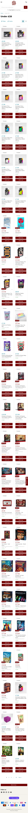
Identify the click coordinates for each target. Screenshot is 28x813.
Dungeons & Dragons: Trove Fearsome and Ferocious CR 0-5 (6, 482)
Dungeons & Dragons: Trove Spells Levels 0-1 (7, 416)
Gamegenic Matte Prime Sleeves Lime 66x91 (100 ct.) (20, 202)
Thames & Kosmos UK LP (19, 546)
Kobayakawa (18, 232)
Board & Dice (4, 764)
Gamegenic (4, 46)
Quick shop (7, 50)
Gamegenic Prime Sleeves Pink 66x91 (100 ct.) (19, 107)
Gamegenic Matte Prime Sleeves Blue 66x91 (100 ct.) (7, 139)
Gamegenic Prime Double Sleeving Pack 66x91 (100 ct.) (6, 44)
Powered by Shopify (14, 810)
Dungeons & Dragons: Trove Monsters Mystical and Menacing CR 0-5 (20, 482)
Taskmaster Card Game (7, 512)
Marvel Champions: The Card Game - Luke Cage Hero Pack (7, 295)
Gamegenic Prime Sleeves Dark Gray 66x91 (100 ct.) (19, 76)
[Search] (25, 7)
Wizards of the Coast (5, 388)
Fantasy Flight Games (19, 265)
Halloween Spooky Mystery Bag (19, 294)
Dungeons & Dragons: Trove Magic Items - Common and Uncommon (6, 449)
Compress (4, 261)
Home (2, 13)
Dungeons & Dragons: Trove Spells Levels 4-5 (7, 386)
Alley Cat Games (18, 668)
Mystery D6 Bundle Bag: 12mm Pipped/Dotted (7, 356)
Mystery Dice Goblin (18, 295)
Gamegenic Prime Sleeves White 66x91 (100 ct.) (6, 170)
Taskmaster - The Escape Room (19, 513)
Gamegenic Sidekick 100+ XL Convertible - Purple (6, 730)
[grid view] (23, 21)
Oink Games (4, 233)
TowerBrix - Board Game (7, 635)
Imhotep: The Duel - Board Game (19, 576)
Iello (16, 762)
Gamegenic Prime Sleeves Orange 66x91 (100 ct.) (7, 107)
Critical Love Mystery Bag (6, 325)
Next (20, 777)
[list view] (25, 21)
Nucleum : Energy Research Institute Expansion (6, 762)
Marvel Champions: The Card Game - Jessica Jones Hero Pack (20, 263)
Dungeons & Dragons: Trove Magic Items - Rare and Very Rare (20, 417)
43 (16, 777)
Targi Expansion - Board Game (20, 544)
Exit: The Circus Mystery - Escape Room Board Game (20, 636)
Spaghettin (17, 666)
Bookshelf (4, 697)
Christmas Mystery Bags (20, 355)
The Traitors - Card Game (6, 544)
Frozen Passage (5, 232)
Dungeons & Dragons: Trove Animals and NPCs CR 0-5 (20, 449)
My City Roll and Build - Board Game (7, 667)
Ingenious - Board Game (20, 606)
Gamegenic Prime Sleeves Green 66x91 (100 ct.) (20, 139)
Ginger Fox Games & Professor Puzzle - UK (7, 514)
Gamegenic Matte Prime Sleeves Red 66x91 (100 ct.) (20, 698)
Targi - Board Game (6, 606)
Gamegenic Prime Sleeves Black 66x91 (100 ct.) (20, 170)
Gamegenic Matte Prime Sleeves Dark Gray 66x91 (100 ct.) (7, 76)
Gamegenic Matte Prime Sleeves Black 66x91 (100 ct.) (7, 202)
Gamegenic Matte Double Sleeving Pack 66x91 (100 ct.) (20, 44)
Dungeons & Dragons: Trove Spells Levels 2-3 (20, 386)
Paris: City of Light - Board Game (6, 576)
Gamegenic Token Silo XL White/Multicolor (20, 325)
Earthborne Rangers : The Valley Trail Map (20, 729)
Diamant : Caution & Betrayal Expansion (19, 761)
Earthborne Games (18, 731)
